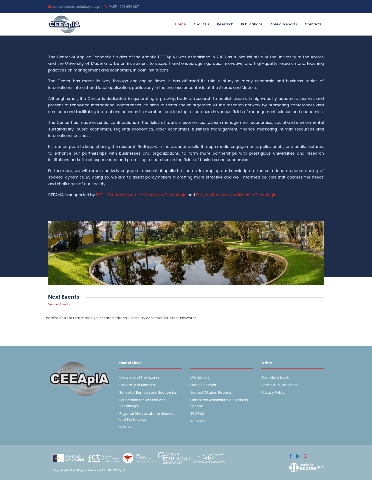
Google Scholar (203, 384)
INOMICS (197, 421)
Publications (252, 24)
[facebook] (290, 456)
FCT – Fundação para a (119, 194)
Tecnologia (175, 194)
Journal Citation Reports (211, 392)
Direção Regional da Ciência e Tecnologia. (237, 194)
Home (180, 24)
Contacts (313, 24)
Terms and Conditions (279, 384)
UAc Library (200, 377)
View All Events (59, 304)
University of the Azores (139, 377)
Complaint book (275, 377)
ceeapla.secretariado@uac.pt (76, 6)
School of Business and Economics (148, 392)
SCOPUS (197, 413)
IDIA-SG (126, 426)
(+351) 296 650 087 (123, 6)
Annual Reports (283, 24)
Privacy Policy (273, 392)
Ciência (149, 194)
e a (161, 194)
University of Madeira (137, 384)
